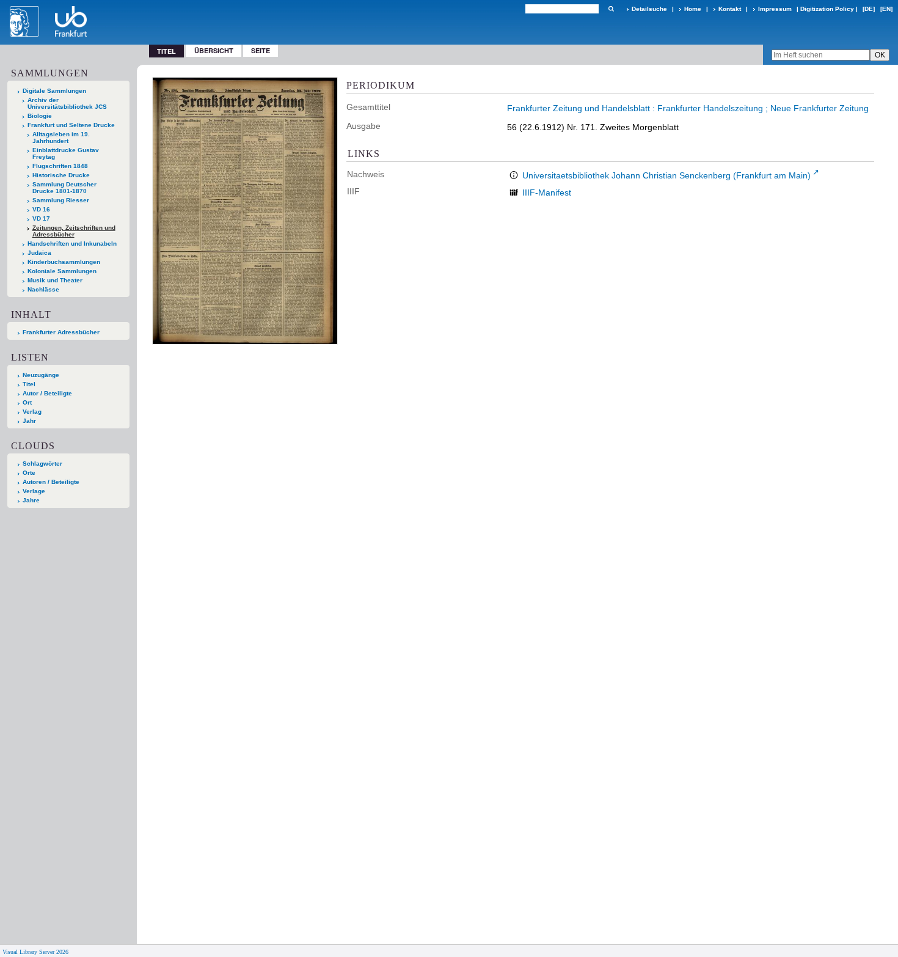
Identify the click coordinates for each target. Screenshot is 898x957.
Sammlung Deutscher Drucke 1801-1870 (64, 187)
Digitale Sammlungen (54, 90)
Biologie (39, 115)
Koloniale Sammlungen (62, 271)
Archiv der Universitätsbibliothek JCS (67, 103)
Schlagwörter (42, 463)
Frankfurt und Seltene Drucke (71, 125)
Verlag (32, 411)
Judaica (39, 252)
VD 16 (41, 209)
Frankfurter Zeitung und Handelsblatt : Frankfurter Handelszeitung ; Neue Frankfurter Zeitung (688, 108)
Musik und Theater (54, 280)
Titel (29, 384)
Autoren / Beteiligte (51, 482)
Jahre (31, 500)
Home (692, 9)
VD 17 (41, 218)
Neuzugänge (41, 375)
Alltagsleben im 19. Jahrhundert (61, 137)
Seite (260, 50)
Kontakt (729, 9)
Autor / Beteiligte (47, 393)
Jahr (29, 420)
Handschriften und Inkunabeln (72, 243)
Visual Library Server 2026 (35, 951)
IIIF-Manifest (546, 192)
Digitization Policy (827, 9)
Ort (27, 402)
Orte (29, 472)
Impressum (775, 9)
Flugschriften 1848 (60, 166)
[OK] (610, 9)
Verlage (34, 491)
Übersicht (213, 50)
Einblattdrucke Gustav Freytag (65, 153)
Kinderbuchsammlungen (63, 261)
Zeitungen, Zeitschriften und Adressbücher (73, 231)
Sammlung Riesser (60, 200)
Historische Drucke (61, 175)
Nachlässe (43, 289)
